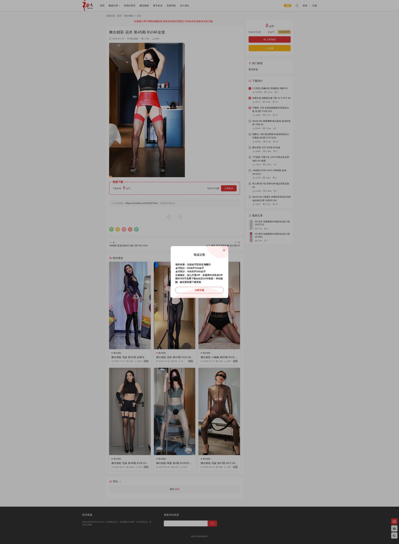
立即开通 (199, 290)
